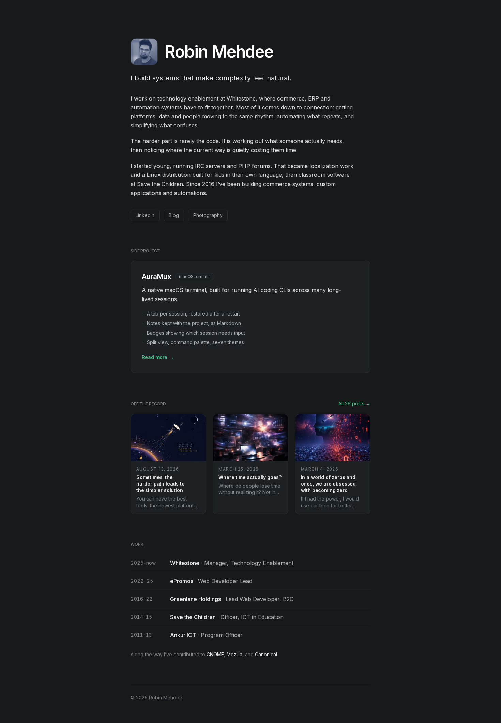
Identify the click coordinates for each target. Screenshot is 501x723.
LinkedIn (145, 215)
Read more (158, 357)
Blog (174, 215)
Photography (208, 215)
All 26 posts (354, 403)
